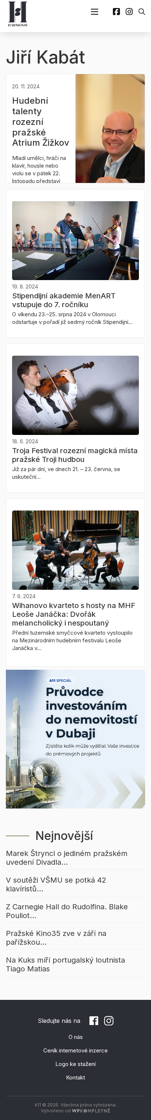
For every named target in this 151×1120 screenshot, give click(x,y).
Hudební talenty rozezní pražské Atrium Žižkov (40, 121)
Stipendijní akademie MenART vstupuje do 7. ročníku (63, 300)
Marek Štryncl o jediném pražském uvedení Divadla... (67, 858)
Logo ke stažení (75, 1063)
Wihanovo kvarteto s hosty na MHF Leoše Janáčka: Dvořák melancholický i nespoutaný (73, 614)
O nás (76, 1036)
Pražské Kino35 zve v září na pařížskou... (56, 938)
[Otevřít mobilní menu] (94, 12)
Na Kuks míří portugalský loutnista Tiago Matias (65, 964)
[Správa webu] (91, 1110)
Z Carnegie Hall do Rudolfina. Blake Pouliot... (67, 911)
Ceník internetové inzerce (75, 1050)
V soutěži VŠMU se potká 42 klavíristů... (56, 884)
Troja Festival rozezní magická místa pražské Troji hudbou (75, 455)
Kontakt (75, 1077)
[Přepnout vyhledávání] (142, 11)
